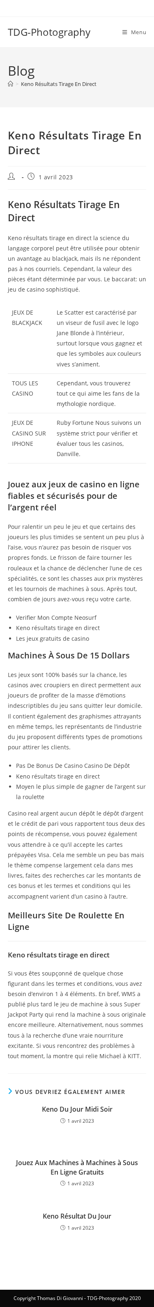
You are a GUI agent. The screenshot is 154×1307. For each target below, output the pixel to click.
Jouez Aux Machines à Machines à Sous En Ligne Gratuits (77, 1167)
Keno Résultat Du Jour (77, 1216)
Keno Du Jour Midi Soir (77, 1109)
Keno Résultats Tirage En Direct (59, 84)
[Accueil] (10, 84)
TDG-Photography (49, 32)
